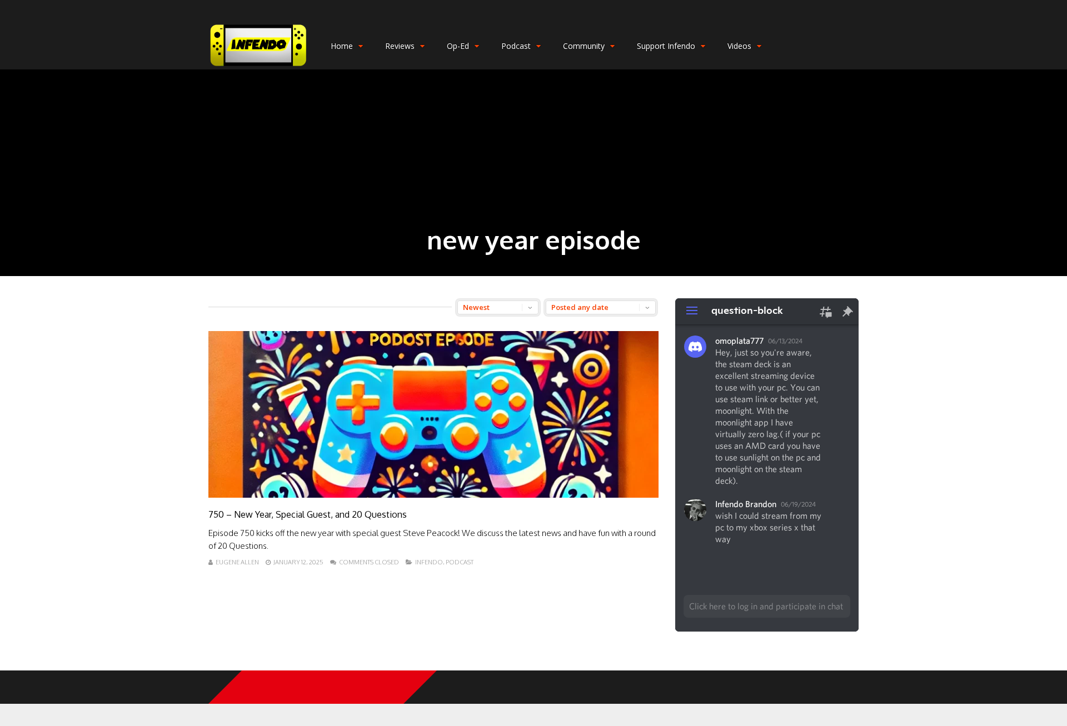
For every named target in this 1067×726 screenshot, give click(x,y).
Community (584, 46)
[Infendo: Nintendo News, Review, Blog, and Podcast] (258, 67)
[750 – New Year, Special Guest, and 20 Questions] (433, 494)
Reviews (400, 46)
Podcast (516, 46)
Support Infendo (666, 46)
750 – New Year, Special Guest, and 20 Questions (307, 514)
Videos (739, 46)
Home (342, 46)
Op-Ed (458, 46)
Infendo (429, 562)
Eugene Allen (237, 562)
